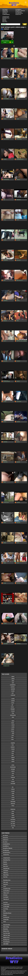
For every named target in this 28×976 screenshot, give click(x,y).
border (13, 691)
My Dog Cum (5, 939)
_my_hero (14, 825)
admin (13, 676)
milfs (14, 733)
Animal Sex (5, 10)
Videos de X (5, 892)
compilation (13, 684)
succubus (14, 819)
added (13, 678)
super (14, 751)
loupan (13, 781)
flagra (14, 759)
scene (13, 729)
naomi (13, 799)
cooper (13, 791)
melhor (13, 771)
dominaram (13, 767)
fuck (13, 737)
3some (13, 749)
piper (14, 680)
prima (14, 765)
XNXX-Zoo (5, 872)
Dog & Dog (5, 874)
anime (13, 702)
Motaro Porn (5, 931)
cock (13, 739)
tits (13, 787)
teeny (14, 805)
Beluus (4, 915)
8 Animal (4, 895)
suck (14, 735)
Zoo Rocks (5, 9)
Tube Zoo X (5, 899)
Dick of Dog (5, 926)
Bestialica (5, 929)
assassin (14, 821)
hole (14, 744)
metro (14, 720)
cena (14, 773)
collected (14, 695)
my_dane (14, 823)
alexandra (14, 801)
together (13, 742)
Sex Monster (5, 917)
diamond (13, 803)
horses (13, 711)
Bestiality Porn (6, 17)
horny (13, 731)
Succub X (5, 884)
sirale (14, 793)
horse (13, 706)
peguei (13, 757)
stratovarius (13, 715)
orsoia (13, 797)
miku (14, 717)
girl (14, 704)
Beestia (4, 19)
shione (13, 789)
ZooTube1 (5, 870)
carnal (13, 724)
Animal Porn (18, 14)
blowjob (14, 709)
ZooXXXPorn (18, 9)
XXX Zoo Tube (6, 935)
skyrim (13, 817)
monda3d (14, 783)
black (13, 722)
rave (13, 779)
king (13, 713)
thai (13, 827)
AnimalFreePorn (19, 13)
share (14, 811)
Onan (4, 921)
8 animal (17, 5)
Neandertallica (6, 924)
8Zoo (4, 910)
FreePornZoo (5, 904)
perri (13, 682)
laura (14, 795)
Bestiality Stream (6, 913)
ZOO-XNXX (5, 943)
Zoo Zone (5, 13)
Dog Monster (5, 868)
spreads (13, 688)
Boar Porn (5, 21)
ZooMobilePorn (6, 14)
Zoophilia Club (6, 888)
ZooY (4, 886)
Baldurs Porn (5, 937)
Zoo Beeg (5, 908)
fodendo (13, 777)
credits (13, 698)
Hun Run (4, 876)
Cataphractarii (6, 16)
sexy (14, 753)
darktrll (13, 700)
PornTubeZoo (6, 941)
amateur (14, 747)
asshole (14, 686)
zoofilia (5, 42)
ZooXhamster (18, 11)
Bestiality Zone (6, 880)
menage (13, 769)
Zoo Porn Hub (6, 933)
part (14, 693)
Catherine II (5, 11)
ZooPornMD (5, 906)
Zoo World (5, 897)
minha (13, 761)
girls (14, 755)
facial (14, 815)
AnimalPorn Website (20, 10)
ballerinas (14, 809)
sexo (14, 775)
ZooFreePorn (5, 890)
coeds (13, 727)
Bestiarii (4, 20)
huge (13, 813)
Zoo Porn (5, 902)
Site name (5, 882)
